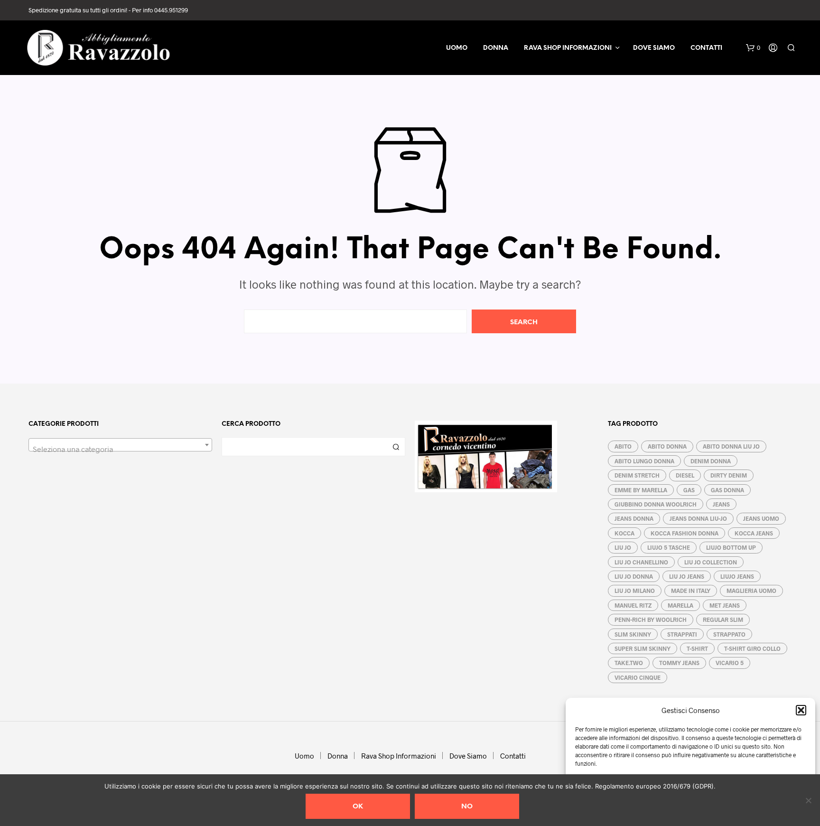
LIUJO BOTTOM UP (731, 547)
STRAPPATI (682, 634)
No (467, 806)
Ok (358, 806)
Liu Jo (623, 547)
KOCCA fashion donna (684, 533)
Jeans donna (634, 518)
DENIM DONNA (710, 461)
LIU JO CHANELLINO (641, 562)
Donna (495, 48)
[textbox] (120, 449)
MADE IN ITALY (690, 590)
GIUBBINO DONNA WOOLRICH (656, 504)
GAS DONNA (727, 490)
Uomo (456, 48)
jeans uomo (761, 518)
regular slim (723, 619)
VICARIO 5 (730, 662)
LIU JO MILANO (635, 590)
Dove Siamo (654, 48)
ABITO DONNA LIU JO (731, 446)
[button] (801, 710)
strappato (729, 634)
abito (623, 446)
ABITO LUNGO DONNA (644, 461)
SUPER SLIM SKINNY (643, 648)
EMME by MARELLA (641, 490)
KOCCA (624, 533)
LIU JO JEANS (686, 576)
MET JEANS (724, 605)
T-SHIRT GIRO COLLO (752, 648)
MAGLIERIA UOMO (751, 590)
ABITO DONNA (667, 446)
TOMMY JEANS (679, 662)
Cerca (395, 446)
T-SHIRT (697, 648)
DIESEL (685, 475)
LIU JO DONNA (634, 576)
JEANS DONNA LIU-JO (698, 518)
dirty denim (728, 475)
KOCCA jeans (754, 533)
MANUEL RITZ (633, 605)
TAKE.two (629, 662)
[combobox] (120, 444)
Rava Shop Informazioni (568, 48)
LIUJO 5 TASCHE (668, 547)
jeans (721, 504)
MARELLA (680, 605)
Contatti (706, 48)
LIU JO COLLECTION (710, 562)
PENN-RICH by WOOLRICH (651, 619)
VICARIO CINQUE (638, 677)
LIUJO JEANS (737, 576)
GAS (689, 490)
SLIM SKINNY (633, 634)
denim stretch (637, 475)
